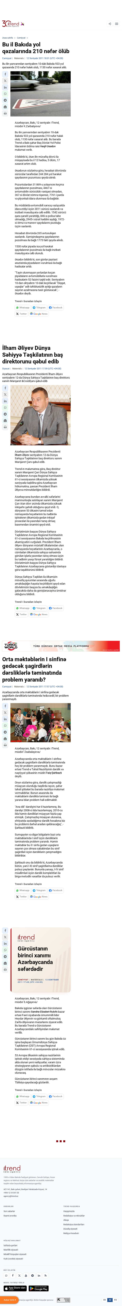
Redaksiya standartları (73, 1224)
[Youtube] (26, 1275)
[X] (19, 1275)
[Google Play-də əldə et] (39, 1288)
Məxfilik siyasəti (11, 1250)
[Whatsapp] (6, 1275)
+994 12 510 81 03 (11, 1193)
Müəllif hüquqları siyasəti (15, 1254)
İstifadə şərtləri (10, 1245)
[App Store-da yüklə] (15, 1288)
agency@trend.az (11, 1196)
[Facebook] (12, 1275)
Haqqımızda (69, 1211)
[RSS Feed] (45, 1275)
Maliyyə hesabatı (71, 1233)
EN (104, 1300)
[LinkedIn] (39, 1275)
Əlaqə (66, 1220)
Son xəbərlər (9, 1211)
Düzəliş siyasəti (70, 1229)
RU (115, 1300)
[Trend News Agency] (12, 1169)
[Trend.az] (13, 24)
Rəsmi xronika (10, 1216)
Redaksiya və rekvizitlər (74, 1216)
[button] (5, 74)
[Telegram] (32, 1275)
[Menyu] (117, 24)
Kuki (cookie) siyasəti (13, 1259)
